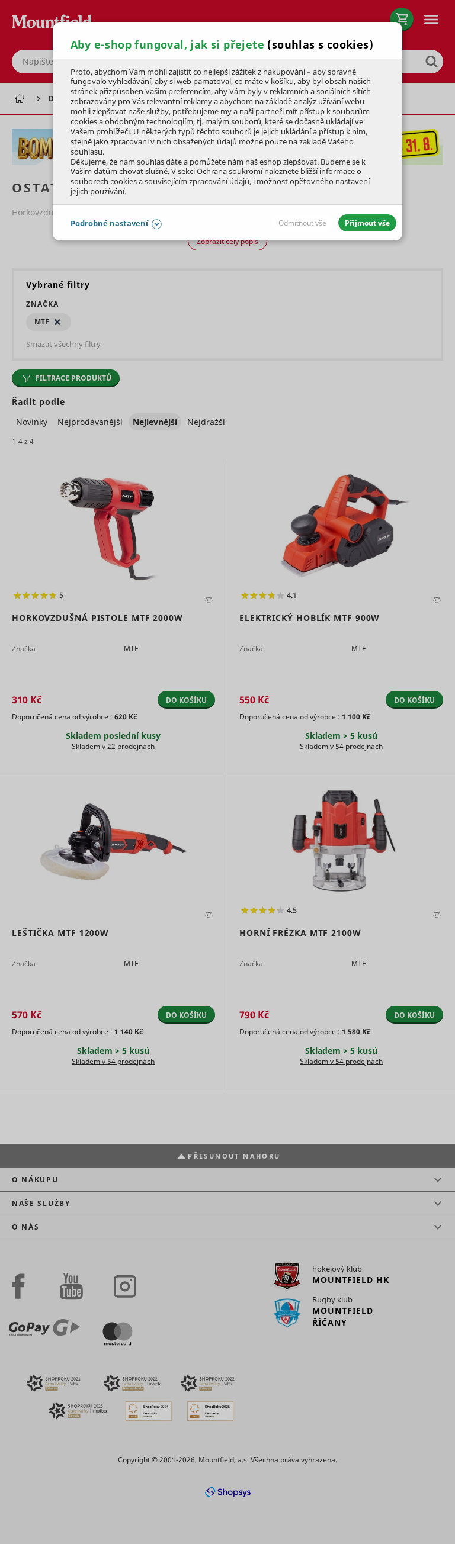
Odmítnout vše (302, 223)
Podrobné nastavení (109, 223)
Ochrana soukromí (229, 171)
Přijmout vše (367, 223)
